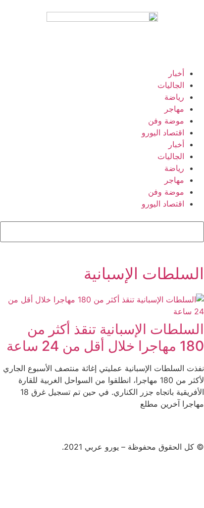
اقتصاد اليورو (163, 132)
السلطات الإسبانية (144, 273)
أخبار (176, 73)
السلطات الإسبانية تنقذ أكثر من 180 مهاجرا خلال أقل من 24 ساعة (105, 337)
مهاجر (174, 109)
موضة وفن (166, 121)
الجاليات (170, 85)
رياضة (174, 97)
